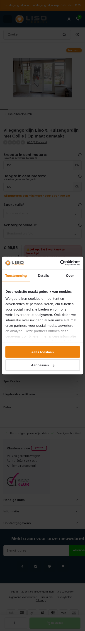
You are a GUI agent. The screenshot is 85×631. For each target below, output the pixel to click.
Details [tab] (43, 275)
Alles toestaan (42, 352)
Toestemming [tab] (16, 275)
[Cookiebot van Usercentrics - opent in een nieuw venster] (60, 263)
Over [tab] (70, 275)
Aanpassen (40, 365)
